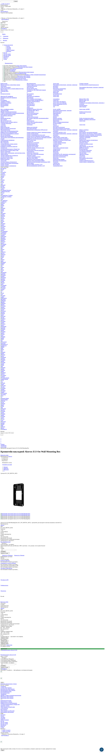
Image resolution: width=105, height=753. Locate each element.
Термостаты (30, 115)
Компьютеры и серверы (22, 79)
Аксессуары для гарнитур (59, 101)
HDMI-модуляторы (84, 147)
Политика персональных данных (9, 683)
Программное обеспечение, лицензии (62, 110)
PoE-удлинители (5, 142)
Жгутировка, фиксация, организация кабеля (37, 118)
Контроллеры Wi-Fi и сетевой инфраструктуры (12, 88)
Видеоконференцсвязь (20, 73)
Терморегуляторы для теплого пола (35, 147)
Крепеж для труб (31, 123)
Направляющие (57, 113)
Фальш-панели (30, 111)
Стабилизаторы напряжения (7, 140)
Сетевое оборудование (21, 65)
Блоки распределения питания (8, 114)
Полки (2, 117)
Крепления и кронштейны (59, 88)
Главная (2, 444)
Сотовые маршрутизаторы (59, 142)
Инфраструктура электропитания (9, 132)
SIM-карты (55, 146)
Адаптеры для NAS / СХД (59, 132)
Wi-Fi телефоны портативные (34, 99)
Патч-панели (4, 119)
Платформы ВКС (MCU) (33, 110)
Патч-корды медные (32, 128)
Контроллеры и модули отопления (35, 150)
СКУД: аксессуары (31, 140)
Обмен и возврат (10, 50)
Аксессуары (56, 83)
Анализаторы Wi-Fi (57, 165)
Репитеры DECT (31, 104)
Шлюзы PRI (82, 101)
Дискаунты (3, 590)
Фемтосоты (56, 145)
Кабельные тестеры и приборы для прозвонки (90, 135)
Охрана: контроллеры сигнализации (9, 163)
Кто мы (5, 52)
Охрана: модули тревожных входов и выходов (38, 136)
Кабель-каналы (30, 120)
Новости (5, 57)
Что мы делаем (7, 54)
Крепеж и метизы (57, 118)
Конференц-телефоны (6, 102)
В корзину (3, 551)
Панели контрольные (32, 114)
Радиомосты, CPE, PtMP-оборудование (36, 90)
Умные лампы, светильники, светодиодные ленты (13, 153)
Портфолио (6, 56)
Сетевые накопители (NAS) (33, 156)
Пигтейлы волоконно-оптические (61, 128)
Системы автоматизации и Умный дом (10, 149)
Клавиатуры (82, 131)
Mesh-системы (4, 90)
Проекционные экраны (58, 159)
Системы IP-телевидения (85, 150)
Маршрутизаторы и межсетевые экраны (10, 84)
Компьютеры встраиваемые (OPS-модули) (37, 129)
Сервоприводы (30, 151)
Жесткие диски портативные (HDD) (35, 160)
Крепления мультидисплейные (60, 155)
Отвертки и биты (83, 142)
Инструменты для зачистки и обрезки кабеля (90, 133)
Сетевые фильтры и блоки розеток (9, 144)
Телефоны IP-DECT (5, 101)
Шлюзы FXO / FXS (84, 99)
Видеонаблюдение (18, 68)
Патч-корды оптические (59, 127)
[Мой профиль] (1, 437)
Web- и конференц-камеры (7, 109)
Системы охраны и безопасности (9, 162)
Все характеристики (5, 541)
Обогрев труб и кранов (32, 146)
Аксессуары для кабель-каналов (34, 122)
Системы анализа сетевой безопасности (89, 84)
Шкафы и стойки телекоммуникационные (35, 74)
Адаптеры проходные (6, 123)
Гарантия (8, 48)
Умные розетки (4, 154)
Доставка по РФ (4, 579)
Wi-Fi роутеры (30, 87)
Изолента (29, 119)
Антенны (29, 91)
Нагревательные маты (32, 144)
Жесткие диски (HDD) (32, 158)
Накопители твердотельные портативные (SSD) (38, 162)
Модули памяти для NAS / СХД (34, 164)
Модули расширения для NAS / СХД (36, 165)
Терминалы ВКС (5, 110)
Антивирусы (82, 159)
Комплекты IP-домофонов (33, 96)
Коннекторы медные (6, 118)
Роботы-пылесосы (5, 159)
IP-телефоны (4, 100)
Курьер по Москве (5, 560)
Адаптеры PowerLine (32, 86)
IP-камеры (29, 95)
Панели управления (5, 151)
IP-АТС (2, 99)
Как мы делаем (7, 55)
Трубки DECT (30, 102)
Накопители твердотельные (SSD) (35, 159)
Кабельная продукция (20, 78)
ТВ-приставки (82, 153)
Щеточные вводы (57, 111)
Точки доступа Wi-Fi (6, 87)
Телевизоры (56, 153)
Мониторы (55, 151)
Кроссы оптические (56, 125)
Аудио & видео (56, 149)
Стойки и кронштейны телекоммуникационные (12, 113)
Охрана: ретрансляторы (32, 133)
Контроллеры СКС (57, 119)
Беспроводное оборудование (25, 67)
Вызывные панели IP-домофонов (9, 97)
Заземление (56, 115)
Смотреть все (4, 147)
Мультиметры (82, 138)
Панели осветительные (32, 117)
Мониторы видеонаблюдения (57, 93)
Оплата (8, 46)
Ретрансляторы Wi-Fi (32, 88)
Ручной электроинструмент (86, 144)
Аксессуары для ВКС (84, 109)
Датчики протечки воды (6, 156)
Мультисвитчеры (83, 149)
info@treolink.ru (4, 11)
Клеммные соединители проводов (9, 146)
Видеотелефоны (4, 104)
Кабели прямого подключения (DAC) (36, 84)
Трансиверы (3, 86)
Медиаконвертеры (31, 83)
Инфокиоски (30, 108)
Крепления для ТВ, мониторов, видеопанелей (64, 154)
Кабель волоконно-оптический (8, 128)
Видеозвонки (30, 97)
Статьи (5, 59)
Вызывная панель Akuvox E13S (8, 654)
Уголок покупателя (8, 45)
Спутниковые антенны (85, 151)
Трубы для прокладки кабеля (86, 118)
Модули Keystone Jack (6, 120)
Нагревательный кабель (32, 145)
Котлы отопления (31, 149)
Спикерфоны (56, 99)
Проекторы (56, 158)
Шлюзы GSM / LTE (84, 100)
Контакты (8, 51)
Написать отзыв (4, 638)
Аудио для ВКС (57, 109)
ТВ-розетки (82, 155)
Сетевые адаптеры (83, 83)
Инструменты (56, 164)
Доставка (8, 47)
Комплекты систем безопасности (35, 138)
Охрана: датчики (5, 164)
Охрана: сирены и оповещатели (8, 165)
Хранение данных (31, 155)
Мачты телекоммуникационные (61, 122)
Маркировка (56, 120)
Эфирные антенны (83, 154)
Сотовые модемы (57, 144)
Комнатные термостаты (32, 153)
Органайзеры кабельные (6, 115)
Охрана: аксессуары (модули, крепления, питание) (39, 137)
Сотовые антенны (57, 141)
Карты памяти (30, 163)
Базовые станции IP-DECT (33, 101)
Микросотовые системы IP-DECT (35, 100)
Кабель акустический (32, 127)
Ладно (2, 750)
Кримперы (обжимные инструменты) (88, 136)
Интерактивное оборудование (26, 72)
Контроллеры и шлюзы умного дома (9, 150)
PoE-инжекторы (4, 141)
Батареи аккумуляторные (7, 136)
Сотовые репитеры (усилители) (60, 138)
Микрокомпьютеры (5, 129)
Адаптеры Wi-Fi (4, 91)
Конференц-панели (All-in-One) (34, 109)
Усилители (55, 162)
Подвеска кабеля (57, 123)
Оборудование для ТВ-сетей (86, 146)
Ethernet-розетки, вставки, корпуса (9, 122)
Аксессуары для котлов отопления (35, 154)
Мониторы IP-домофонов (7, 96)
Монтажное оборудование (23, 76)
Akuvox (10, 456)
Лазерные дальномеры (84, 137)
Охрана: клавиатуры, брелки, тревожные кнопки (39, 132)
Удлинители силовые (6, 145)
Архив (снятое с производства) (86, 162)
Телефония (12, 70)
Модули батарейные (5, 135)
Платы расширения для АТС (60, 104)
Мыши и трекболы (83, 129)
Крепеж (55, 117)
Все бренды (3, 168)
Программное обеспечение (85, 158)
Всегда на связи (4, 601)
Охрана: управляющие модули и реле (36, 135)
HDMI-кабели (56, 150)
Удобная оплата (4, 585)
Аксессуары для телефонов (59, 102)
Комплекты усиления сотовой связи (62, 140)
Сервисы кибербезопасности (86, 160)
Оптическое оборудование (23, 77)
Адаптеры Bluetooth (58, 90)
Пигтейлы (55, 87)
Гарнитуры (55, 100)
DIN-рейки (55, 114)
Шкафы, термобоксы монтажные (87, 119)
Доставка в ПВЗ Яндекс (6, 568)
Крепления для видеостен (59, 156)
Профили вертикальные (85, 111)
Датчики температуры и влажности (9, 155)
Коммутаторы (4, 83)
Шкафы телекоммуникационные (8, 111)
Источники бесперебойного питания (10, 133)
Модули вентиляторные (32, 113)
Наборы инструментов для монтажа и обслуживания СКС (88, 140)
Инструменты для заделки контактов (88, 132)
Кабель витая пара (5, 127)
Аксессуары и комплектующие (60, 147)
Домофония (13, 69)
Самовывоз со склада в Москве (8, 563)
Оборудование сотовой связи (60, 137)
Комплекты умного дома (7, 158)
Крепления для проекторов (59, 160)
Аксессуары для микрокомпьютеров (9, 131)
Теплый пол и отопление (33, 142)
